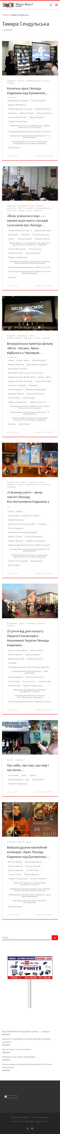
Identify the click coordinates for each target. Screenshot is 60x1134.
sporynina (15, 156)
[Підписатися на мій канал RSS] (28, 1128)
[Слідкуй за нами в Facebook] (32, 1128)
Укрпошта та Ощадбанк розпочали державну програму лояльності (26, 1040)
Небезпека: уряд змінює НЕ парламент (19, 1057)
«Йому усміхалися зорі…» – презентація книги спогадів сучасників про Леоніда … (27, 220)
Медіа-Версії (23, 1117)
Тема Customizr (42, 1121)
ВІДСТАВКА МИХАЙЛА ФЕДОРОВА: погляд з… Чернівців (26, 1031)
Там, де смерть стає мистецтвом (16, 1049)
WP (22, 1121)
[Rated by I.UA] (10, 1097)
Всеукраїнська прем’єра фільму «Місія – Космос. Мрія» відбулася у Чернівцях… (30, 348)
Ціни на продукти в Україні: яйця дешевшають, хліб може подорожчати (27, 1066)
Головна (5, 15)
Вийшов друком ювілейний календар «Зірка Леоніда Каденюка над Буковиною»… (28, 852)
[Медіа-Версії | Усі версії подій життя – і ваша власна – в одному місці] (8, 5)
